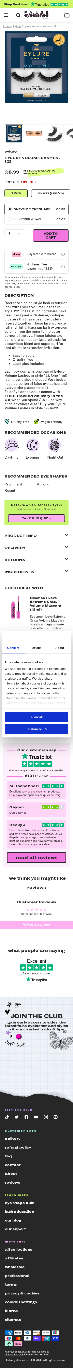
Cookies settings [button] (21, 1302)
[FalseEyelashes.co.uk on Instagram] (46, 1118)
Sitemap (13, 1319)
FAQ (8, 1156)
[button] (6, 15)
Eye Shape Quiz (19, 1203)
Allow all (36, 717)
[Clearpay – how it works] (63, 267)
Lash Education (19, 1211)
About (11, 1173)
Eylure (10, 151)
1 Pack (16, 193)
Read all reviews (37, 857)
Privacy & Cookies (22, 1293)
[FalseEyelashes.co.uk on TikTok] (7, 1118)
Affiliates (14, 1258)
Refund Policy (18, 1147)
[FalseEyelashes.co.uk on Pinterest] (56, 1118)
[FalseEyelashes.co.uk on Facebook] (26, 1118)
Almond (42, 484)
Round (9, 491)
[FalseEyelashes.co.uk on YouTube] (36, 1118)
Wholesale (15, 1267)
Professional (17, 1275)
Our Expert (15, 1229)
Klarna (11, 1311)
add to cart (51, 235)
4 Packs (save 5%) (50, 193)
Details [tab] (37, 647)
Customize (34, 729)
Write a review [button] (36, 925)
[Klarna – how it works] (63, 254)
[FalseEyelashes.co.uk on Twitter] (17, 1118)
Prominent (13, 484)
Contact (12, 1165)
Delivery (12, 1138)
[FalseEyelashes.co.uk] (36, 15)
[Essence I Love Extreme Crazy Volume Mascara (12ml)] (15, 617)
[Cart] (67, 15)
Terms (10, 1284)
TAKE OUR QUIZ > (36, 518)
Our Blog (13, 1220)
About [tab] (59, 647)
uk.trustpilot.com (14, 1354)
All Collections (18, 1249)
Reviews (12, 1182)
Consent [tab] (13, 647)
